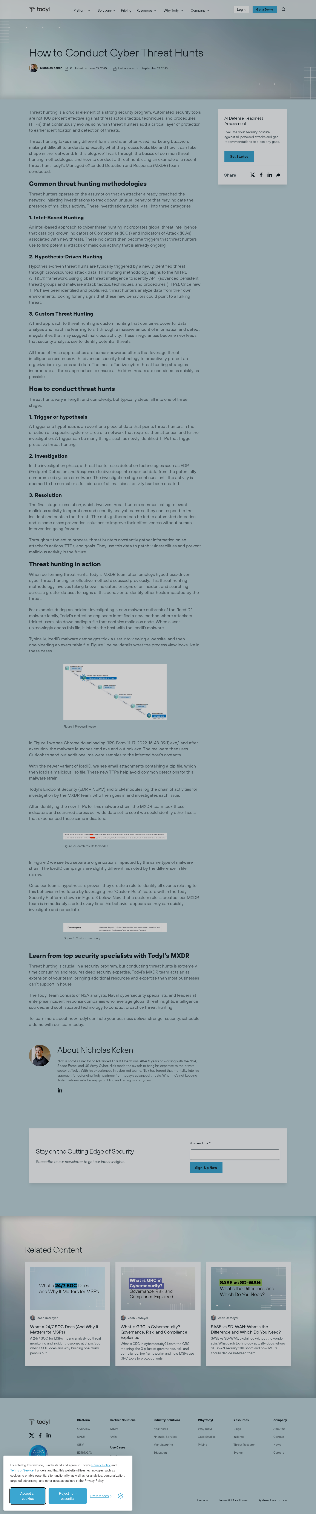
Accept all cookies (27, 1496)
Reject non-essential (68, 1496)
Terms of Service (22, 1470)
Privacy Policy (100, 1465)
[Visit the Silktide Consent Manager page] (120, 1496)
